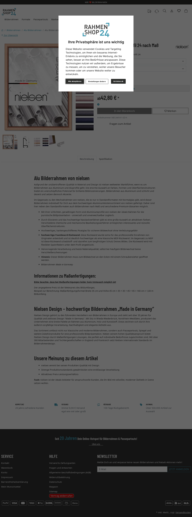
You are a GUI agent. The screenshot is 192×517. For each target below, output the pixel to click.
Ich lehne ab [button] (118, 81)
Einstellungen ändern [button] (97, 81)
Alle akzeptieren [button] (74, 81)
